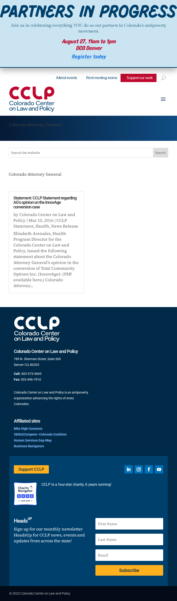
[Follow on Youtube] (159, 469)
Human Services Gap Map (33, 440)
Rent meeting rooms (101, 78)
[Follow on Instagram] (139, 469)
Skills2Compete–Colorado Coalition (40, 434)
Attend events (66, 78)
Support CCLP (31, 469)
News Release (64, 226)
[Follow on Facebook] (149, 469)
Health (42, 226)
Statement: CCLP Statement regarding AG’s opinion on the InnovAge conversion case (45, 202)
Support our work (140, 78)
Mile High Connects (28, 428)
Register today (88, 57)
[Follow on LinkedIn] (128, 469)
